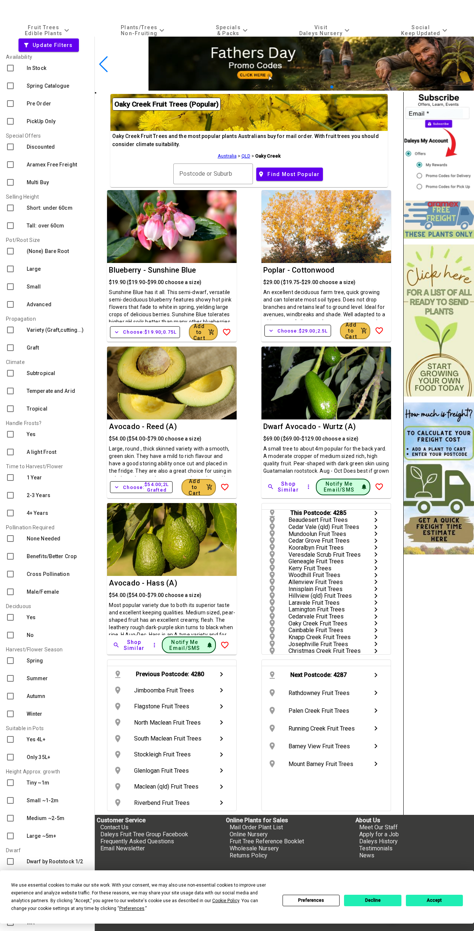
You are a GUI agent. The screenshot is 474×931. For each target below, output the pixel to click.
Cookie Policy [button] (225, 900)
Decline (373, 900)
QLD (245, 156)
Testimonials (376, 848)
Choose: (145, 332)
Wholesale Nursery (254, 848)
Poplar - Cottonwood (299, 270)
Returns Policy (248, 855)
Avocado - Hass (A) (143, 582)
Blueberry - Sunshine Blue (152, 270)
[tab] (48, 30)
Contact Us (114, 827)
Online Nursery (249, 834)
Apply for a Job (379, 834)
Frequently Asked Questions (137, 841)
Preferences (311, 900)
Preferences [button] (131, 908)
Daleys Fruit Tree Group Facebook (144, 834)
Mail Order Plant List (256, 827)
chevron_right (375, 513)
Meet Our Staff (378, 827)
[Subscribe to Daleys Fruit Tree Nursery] (439, 143)
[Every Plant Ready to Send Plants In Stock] (439, 320)
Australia (227, 156)
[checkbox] (47, 68)
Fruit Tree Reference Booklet (267, 841)
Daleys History (378, 841)
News (366, 855)
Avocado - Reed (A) (143, 426)
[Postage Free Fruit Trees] (439, 219)
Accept (434, 900)
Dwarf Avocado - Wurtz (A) (309, 426)
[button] (320, 87)
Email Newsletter (122, 848)
